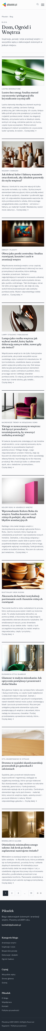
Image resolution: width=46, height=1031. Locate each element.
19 (31, 893)
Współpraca (7, 1002)
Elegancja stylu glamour (14, 674)
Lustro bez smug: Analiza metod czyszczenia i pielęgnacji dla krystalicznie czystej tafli (20, 95)
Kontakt (5, 1006)
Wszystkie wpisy (8, 974)
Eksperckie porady (9, 951)
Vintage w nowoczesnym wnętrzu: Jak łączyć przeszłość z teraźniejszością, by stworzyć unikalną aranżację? (21, 431)
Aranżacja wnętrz (9, 943)
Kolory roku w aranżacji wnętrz (17, 507)
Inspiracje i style (8, 947)
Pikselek (5, 17)
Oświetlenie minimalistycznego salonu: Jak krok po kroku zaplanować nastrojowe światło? (20, 847)
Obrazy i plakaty (9, 250)
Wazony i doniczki (10, 171)
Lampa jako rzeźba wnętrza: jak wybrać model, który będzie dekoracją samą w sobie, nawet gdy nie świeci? (22, 343)
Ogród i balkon (8, 959)
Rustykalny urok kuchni (13, 592)
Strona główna (8, 978)
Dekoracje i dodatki (10, 955)
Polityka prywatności (10, 1010)
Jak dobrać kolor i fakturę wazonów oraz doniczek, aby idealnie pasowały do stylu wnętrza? (23, 177)
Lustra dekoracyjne (11, 89)
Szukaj (4, 983)
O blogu (5, 998)
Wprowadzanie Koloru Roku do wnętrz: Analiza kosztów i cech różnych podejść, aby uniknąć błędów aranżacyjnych (20, 516)
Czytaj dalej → (30, 130)
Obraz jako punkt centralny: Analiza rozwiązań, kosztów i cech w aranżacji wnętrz (22, 256)
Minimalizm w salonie (11, 841)
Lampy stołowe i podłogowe (15, 335)
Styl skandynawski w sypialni (15, 759)
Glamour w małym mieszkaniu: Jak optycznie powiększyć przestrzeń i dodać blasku (22, 680)
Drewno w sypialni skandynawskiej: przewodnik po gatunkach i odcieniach (22, 765)
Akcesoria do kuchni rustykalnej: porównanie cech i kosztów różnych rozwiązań (22, 599)
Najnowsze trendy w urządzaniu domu (19, 422)
